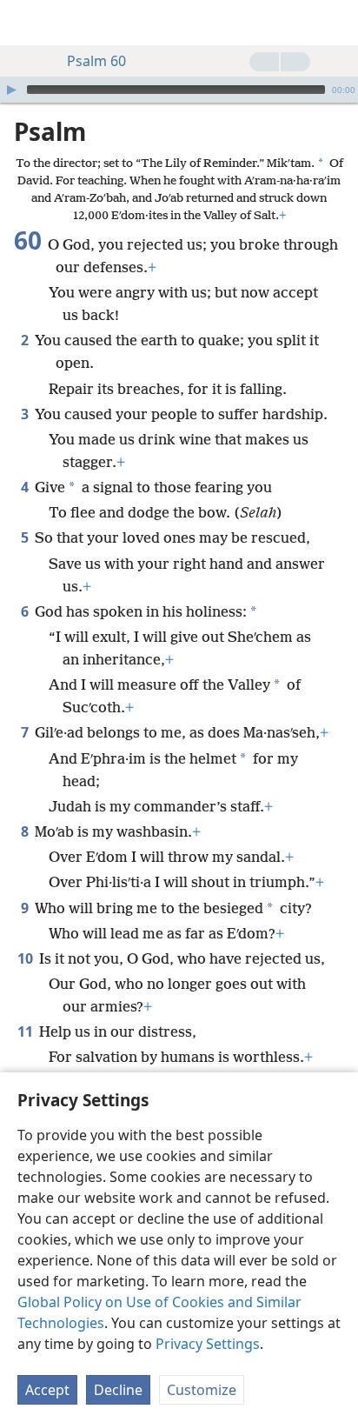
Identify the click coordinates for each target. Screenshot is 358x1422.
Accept (47, 1389)
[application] (179, 90)
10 (26, 958)
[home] (26, 22)
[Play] (11, 90)
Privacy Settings (208, 1343)
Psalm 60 (96, 60)
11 (26, 1031)
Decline (118, 1389)
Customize (201, 1389)
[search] (336, 23)
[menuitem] (26, 22)
